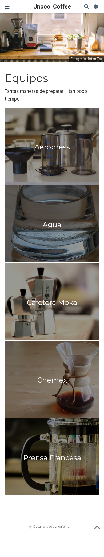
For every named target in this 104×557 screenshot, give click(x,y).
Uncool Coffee (52, 6)
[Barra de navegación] (7, 7)
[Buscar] (86, 7)
